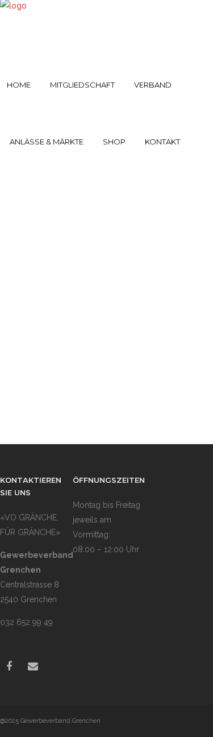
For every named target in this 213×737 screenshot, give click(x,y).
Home (19, 84)
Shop (114, 141)
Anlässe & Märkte (46, 141)
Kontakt (162, 141)
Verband (153, 84)
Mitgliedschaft (82, 84)
